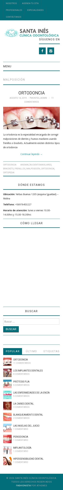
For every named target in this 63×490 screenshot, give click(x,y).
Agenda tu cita (30, 3)
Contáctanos (13, 17)
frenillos (20, 168)
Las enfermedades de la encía (31, 392)
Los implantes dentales (28, 370)
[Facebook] (42, 50)
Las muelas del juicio (26, 425)
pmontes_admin (38, 98)
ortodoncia (47, 168)
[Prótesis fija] (7, 384)
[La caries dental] (7, 406)
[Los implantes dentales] (7, 373)
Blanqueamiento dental (28, 414)
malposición (33, 168)
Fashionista (23, 485)
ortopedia (8, 172)
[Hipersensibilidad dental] (7, 461)
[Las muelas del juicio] (7, 428)
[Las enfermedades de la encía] (7, 395)
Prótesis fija (21, 381)
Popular (13, 351)
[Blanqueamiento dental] (7, 417)
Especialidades (35, 10)
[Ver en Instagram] (50, 50)
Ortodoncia (31, 92)
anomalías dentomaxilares (35, 164)
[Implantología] (7, 450)
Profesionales (14, 10)
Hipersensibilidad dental (28, 458)
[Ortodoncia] (31, 118)
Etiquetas (52, 351)
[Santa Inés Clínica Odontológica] (31, 32)
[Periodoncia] (7, 439)
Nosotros (11, 3)
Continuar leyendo (31, 154)
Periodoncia (20, 436)
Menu (7, 66)
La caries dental (23, 403)
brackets (8, 168)
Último (31, 351)
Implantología (22, 447)
